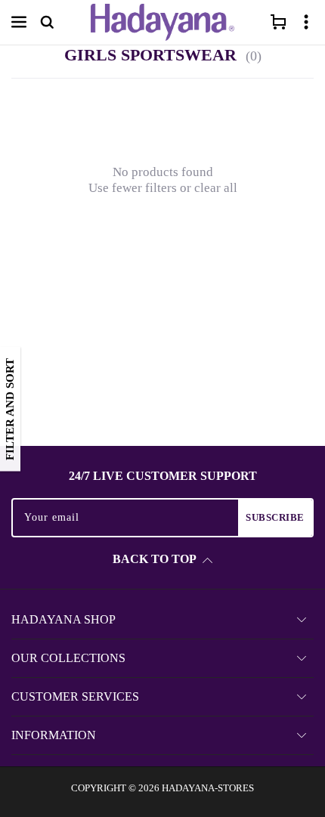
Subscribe (275, 517)
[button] (18, 21)
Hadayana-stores (208, 788)
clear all (215, 188)
